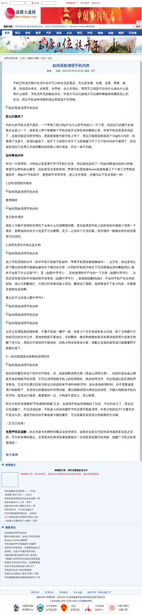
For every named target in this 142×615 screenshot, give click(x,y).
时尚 (90, 32)
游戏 (59, 32)
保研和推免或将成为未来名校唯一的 (22, 498)
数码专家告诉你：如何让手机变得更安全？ (44, 26)
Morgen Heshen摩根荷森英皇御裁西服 (85, 26)
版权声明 (91, 592)
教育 (38, 32)
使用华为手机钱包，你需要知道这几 (22, 547)
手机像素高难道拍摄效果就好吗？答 (22, 577)
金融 (110, 32)
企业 (69, 32)
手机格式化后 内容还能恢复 (18, 570)
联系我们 (49, 592)
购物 (100, 32)
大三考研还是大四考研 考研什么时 (21, 517)
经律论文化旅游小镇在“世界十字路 (21, 573)
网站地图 (102, 592)
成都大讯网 (32, 58)
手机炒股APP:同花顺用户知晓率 (20, 544)
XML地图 (77, 592)
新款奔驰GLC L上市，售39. (18, 502)
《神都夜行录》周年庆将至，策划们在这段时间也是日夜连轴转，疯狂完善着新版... (60, 474)
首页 (7, 32)
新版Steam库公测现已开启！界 (19, 506)
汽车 (48, 32)
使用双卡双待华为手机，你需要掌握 (22, 562)
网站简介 (35, 592)
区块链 (133, 32)
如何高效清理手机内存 (15, 533)
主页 (23, 58)
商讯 (79, 32)
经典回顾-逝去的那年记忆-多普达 (20, 555)
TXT (109, 592)
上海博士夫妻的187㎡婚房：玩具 (20, 520)
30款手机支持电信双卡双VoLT (19, 566)
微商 (121, 32)
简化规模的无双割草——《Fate (20, 491)
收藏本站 (95, 3)
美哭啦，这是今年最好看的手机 (20, 551)
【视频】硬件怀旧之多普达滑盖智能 (22, 558)
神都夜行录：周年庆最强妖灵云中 (71, 470)
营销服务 (63, 592)
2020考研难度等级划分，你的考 (20, 513)
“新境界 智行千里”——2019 (18, 494)
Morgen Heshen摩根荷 (15, 540)
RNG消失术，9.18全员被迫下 (19, 509)
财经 (28, 32)
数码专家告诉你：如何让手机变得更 (22, 536)
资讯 (17, 32)
